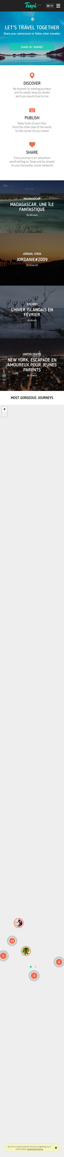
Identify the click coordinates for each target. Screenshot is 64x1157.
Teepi (32, 6)
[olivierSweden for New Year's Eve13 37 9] (19, 923)
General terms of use (35, 1149)
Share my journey (32, 47)
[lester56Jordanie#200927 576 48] (26, 951)
